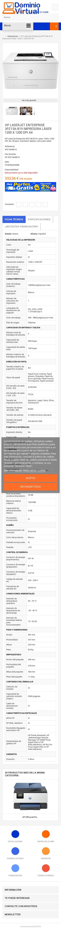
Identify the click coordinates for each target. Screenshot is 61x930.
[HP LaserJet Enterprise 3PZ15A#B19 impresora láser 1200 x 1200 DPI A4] (12, 116)
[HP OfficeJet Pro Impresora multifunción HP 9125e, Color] (30, 780)
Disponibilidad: (12, 169)
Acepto (30, 478)
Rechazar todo (30, 486)
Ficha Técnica (14, 219)
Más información (13, 470)
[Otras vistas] (4, 111)
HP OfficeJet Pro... (30, 817)
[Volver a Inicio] (3, 36)
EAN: (7, 162)
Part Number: (10, 154)
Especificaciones (39, 219)
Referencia (10, 146)
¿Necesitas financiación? (21, 226)
